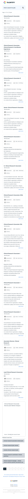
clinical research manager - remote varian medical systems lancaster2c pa (13, 461)
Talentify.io (15, 484)
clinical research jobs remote (11, 445)
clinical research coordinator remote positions (13, 455)
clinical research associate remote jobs (13, 440)
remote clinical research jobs (11, 450)
